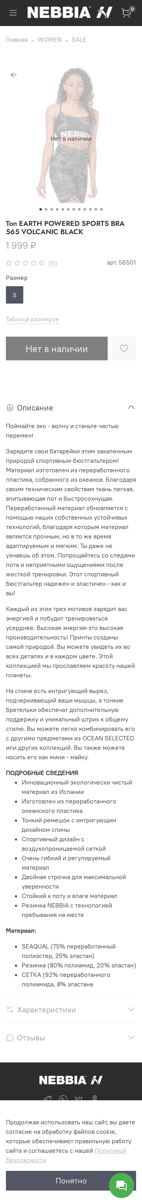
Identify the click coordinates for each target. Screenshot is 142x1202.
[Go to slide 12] (101, 209)
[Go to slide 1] (40, 209)
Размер (17, 277)
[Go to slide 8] (79, 209)
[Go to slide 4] (57, 209)
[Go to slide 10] (90, 209)
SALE (79, 39)
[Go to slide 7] (74, 209)
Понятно (71, 1180)
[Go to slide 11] (96, 209)
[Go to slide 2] (46, 209)
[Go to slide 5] (63, 209)
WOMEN (50, 39)
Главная (17, 39)
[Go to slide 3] (51, 209)
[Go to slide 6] (68, 209)
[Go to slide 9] (85, 209)
